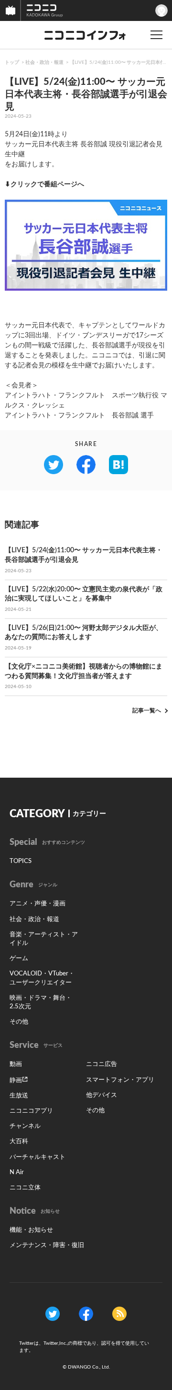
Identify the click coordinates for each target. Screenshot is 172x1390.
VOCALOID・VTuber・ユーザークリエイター (42, 978)
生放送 (19, 1096)
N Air (17, 1172)
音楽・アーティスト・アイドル (44, 939)
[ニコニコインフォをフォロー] (52, 1313)
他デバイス (101, 1095)
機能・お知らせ (31, 1230)
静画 (16, 1080)
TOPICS (21, 861)
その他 (19, 1022)
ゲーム (19, 958)
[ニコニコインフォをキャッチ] (119, 1313)
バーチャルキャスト (37, 1157)
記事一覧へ (146, 710)
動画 (16, 1064)
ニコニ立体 (25, 1188)
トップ (12, 62)
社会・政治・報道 (44, 62)
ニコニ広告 (101, 1064)
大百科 (19, 1141)
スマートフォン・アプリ (120, 1080)
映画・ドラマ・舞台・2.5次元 (41, 1002)
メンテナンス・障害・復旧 (47, 1245)
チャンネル (25, 1126)
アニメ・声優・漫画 (37, 904)
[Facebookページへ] (86, 1313)
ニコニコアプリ (31, 1111)
